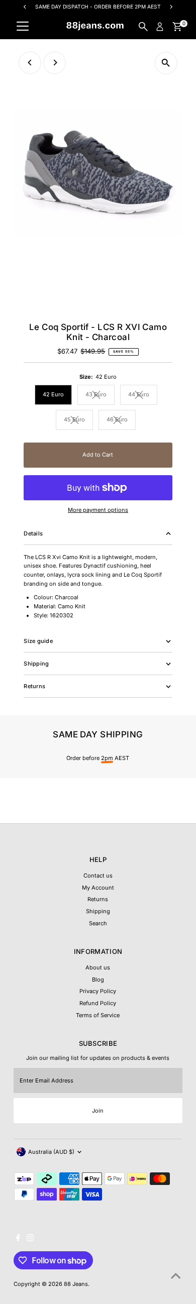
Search (98, 923)
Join (98, 1110)
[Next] (54, 62)
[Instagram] (30, 1239)
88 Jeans (76, 1283)
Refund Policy (97, 1003)
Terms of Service (98, 1015)
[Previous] (30, 62)
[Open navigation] (23, 26)
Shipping (98, 911)
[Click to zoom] (166, 63)
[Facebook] (18, 1239)
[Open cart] (177, 26)
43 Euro (100, 395)
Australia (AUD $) (51, 1151)
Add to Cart (97, 454)
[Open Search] (143, 26)
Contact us (98, 875)
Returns (97, 899)
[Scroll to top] (176, 1276)
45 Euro (78, 420)
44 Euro (142, 395)
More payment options (98, 509)
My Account (98, 887)
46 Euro (121, 420)
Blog (98, 979)
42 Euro (53, 394)
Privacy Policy (97, 991)
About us (97, 967)
